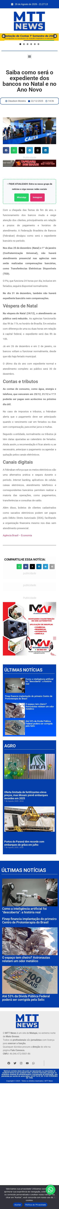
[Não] (54, 1197)
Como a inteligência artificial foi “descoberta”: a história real (39, 681)
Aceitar (17, 1205)
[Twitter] (15, 1063)
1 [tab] (20, 44)
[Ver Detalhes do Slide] (29, 629)
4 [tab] (31, 44)
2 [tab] (24, 44)
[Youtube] (27, 1063)
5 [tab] (35, 44)
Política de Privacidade (35, 1205)
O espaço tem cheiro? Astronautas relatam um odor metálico (40, 706)
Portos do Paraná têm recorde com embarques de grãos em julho (24, 843)
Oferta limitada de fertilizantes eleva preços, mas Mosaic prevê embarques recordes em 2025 (26, 795)
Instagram (37, 197)
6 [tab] (38, 44)
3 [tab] (27, 44)
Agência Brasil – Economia (17, 535)
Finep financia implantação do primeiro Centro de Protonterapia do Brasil (28, 697)
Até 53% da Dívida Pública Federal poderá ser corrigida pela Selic (39, 723)
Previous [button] (4, 36)
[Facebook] (8, 1063)
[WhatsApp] (29, 163)
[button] (29, 56)
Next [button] (54, 36)
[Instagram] (21, 1063)
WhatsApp (21, 197)
